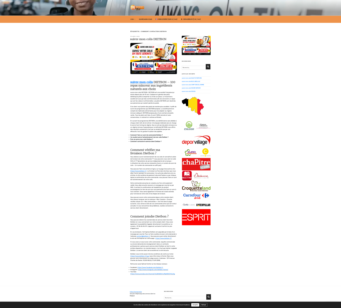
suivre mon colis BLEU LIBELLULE (191, 81)
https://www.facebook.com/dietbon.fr (150, 267)
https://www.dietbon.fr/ (138, 171)
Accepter (195, 305)
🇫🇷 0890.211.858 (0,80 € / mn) (166, 19)
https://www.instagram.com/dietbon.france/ (153, 269)
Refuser (203, 305)
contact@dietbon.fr (143, 236)
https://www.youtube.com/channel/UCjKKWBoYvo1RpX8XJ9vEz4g (152, 274)
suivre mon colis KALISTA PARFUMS (192, 78)
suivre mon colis (141, 82)
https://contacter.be (136, 292)
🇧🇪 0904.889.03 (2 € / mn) (191, 19)
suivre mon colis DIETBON (148, 39)
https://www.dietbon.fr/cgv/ (140, 256)
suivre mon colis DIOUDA (188, 91)
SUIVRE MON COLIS (145, 19)
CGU (132, 19)
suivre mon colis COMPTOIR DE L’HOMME (193, 85)
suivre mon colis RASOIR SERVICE (191, 88)
